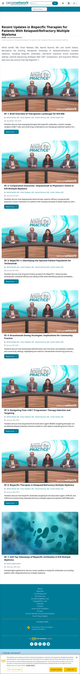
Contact (40, 606)
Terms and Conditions (40, 608)
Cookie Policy (30, 665)
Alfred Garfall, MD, (13, 117)
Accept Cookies (56, 669)
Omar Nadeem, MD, (27, 117)
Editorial (40, 603)
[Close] (76, 657)
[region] (40, 664)
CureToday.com (40, 594)
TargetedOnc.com (40, 601)
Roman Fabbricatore (14, 564)
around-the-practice (14, 37)
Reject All (70, 669)
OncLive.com (40, 596)
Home (4, 37)
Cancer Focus (37, 9)
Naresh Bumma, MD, (42, 117)
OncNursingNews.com (40, 599)
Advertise (40, 591)
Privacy (40, 611)
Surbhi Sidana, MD (56, 117)
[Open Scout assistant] (68, 3)
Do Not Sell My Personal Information (40, 613)
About (40, 589)
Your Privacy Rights (40, 616)
